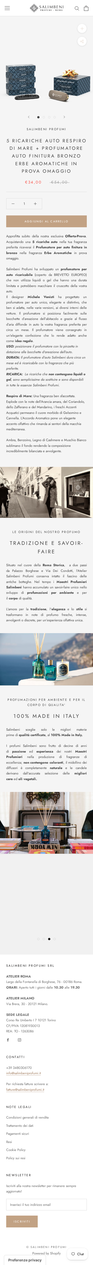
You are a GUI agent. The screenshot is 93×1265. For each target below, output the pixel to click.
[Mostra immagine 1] (38, 117)
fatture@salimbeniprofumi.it (25, 1089)
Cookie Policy (16, 1149)
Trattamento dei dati (19, 1125)
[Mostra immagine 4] (54, 117)
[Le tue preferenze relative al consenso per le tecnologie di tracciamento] (25, 1260)
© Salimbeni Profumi (46, 1247)
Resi (9, 1141)
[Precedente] (28, 117)
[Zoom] (82, 28)
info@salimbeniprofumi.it (23, 1073)
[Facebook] (8, 1039)
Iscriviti (22, 1221)
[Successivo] (64, 117)
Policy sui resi (15, 1158)
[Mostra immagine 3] (49, 117)
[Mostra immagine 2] (44, 117)
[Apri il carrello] (86, 8)
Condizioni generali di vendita (27, 1117)
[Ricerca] (77, 8)
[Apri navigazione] (7, 8)
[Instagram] (19, 1039)
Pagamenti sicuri (17, 1133)
